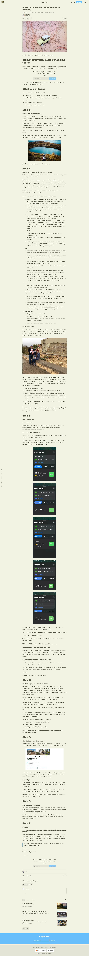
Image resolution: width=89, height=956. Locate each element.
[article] (44, 906)
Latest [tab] (27, 899)
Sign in (85, 2)
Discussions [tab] (31, 899)
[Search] (71, 2)
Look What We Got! (28, 920)
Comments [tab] (25, 884)
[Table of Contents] (1, 478)
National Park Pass (49, 307)
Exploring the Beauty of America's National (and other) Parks (35, 922)
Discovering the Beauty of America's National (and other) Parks (35, 913)
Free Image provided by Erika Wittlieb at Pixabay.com (37, 55)
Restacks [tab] (30, 884)
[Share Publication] (74, 2)
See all (24, 928)
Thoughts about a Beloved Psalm (29, 905)
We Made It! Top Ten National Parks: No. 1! (34, 912)
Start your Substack (41, 950)
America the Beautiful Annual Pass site (49, 784)
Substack (38, 953)
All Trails (33, 794)
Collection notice (52, 947)
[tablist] (27, 885)
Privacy (43, 947)
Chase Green (27, 14)
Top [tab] (24, 899)
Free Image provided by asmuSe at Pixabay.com (35, 164)
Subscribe (79, 2)
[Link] (21, 61)
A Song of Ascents (27, 903)
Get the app (50, 950)
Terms (47, 947)
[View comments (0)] (28, 18)
